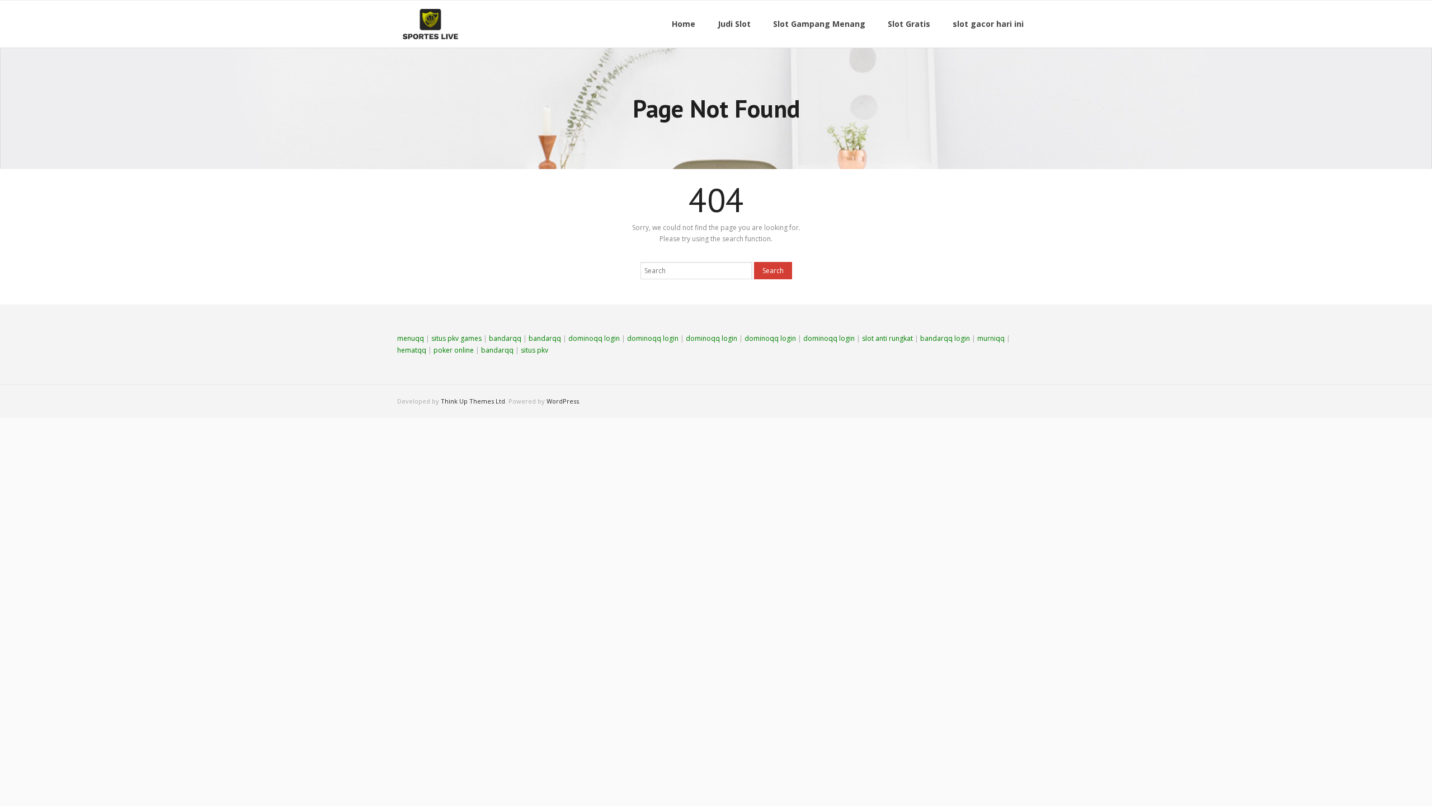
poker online (454, 350)
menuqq (410, 338)
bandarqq (505, 338)
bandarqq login (945, 338)
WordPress (563, 401)
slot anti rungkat (887, 338)
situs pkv (534, 350)
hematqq (411, 350)
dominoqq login (594, 338)
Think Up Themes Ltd (473, 401)
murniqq (991, 338)
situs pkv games (456, 338)
